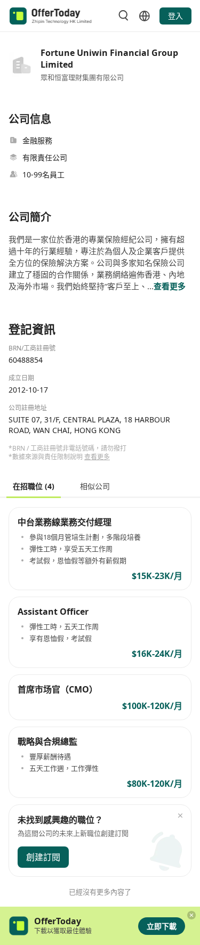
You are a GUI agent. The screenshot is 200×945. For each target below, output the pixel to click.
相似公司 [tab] (95, 485)
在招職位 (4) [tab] (33, 485)
